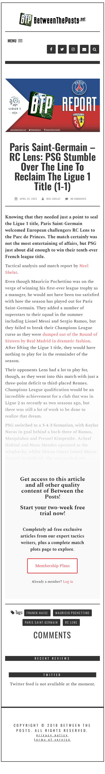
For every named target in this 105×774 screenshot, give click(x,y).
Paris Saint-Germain (41, 622)
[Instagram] (73, 49)
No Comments (78, 199)
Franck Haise (37, 613)
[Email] (84, 49)
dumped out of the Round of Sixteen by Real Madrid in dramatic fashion (51, 337)
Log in (68, 581)
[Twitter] (62, 49)
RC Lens (71, 622)
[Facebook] (51, 49)
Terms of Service (52, 739)
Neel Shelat (53, 199)
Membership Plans (52, 566)
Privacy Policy (52, 735)
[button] (15, 41)
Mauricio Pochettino (72, 613)
